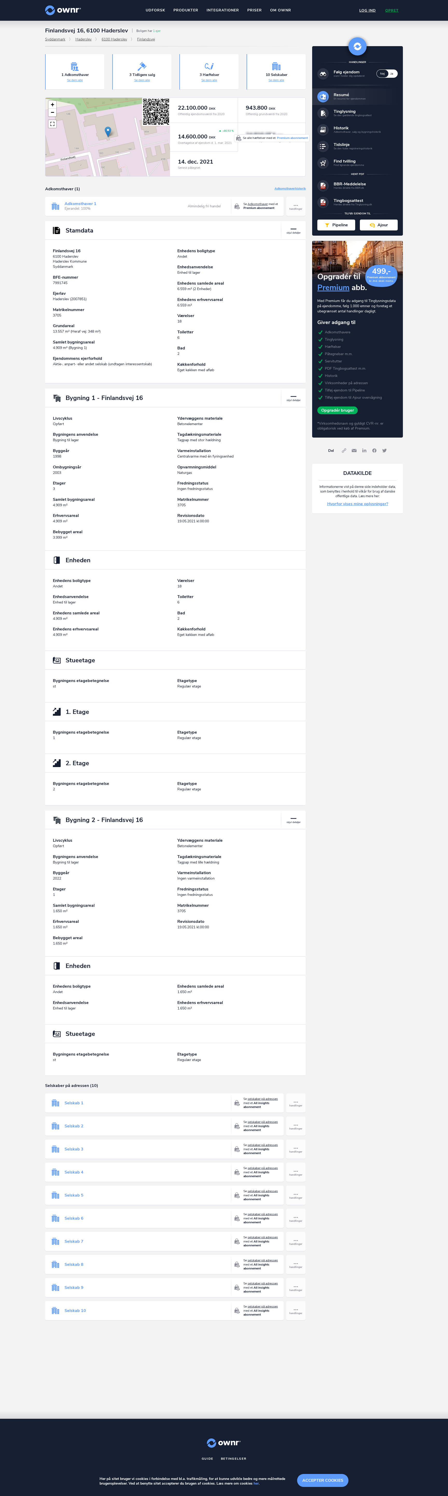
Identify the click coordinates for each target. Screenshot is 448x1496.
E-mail (354, 450)
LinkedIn (364, 450)
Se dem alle (75, 80)
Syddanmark (55, 39)
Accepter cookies (322, 1480)
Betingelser (234, 1459)
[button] (108, 132)
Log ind (367, 10)
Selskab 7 (74, 1241)
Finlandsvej (146, 39)
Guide (208, 1459)
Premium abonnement (292, 138)
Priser (254, 10)
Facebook (374, 450)
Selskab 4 (74, 1172)
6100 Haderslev (114, 39)
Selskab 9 (74, 1287)
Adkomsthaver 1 (80, 204)
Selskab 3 (74, 1149)
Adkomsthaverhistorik (290, 189)
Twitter (384, 450)
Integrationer (223, 10)
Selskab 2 (74, 1126)
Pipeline (340, 225)
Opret (392, 10)
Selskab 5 (74, 1195)
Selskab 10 (75, 1311)
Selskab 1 (74, 1103)
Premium (333, 287)
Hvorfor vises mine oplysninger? (357, 504)
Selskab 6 (74, 1218)
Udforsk (155, 10)
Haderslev (83, 39)
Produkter (185, 10)
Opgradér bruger (337, 410)
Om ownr (280, 10)
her (256, 1483)
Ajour (382, 225)
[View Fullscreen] (52, 124)
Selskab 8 (74, 1264)
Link (344, 450)
